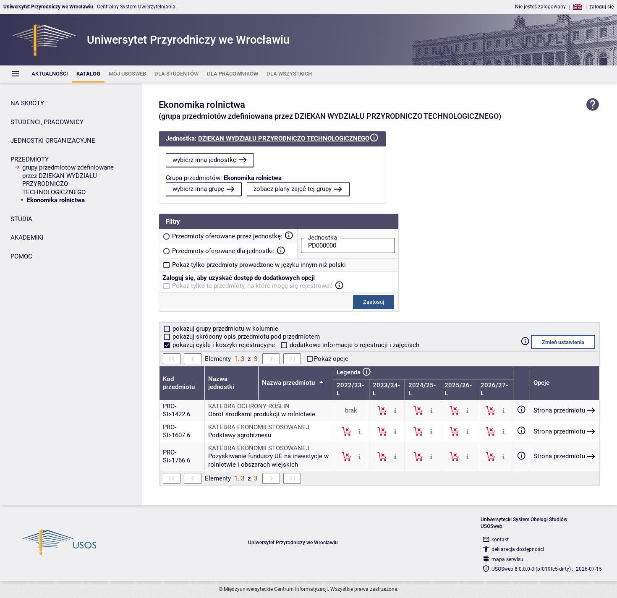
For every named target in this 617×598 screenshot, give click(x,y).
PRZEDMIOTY (29, 159)
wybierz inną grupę (198, 189)
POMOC (21, 256)
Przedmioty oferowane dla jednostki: (223, 251)
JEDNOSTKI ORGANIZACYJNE (52, 140)
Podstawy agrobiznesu (239, 435)
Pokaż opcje (331, 359)
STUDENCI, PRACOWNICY (47, 122)
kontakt (500, 540)
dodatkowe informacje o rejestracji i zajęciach (353, 345)
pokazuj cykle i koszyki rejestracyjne (224, 345)
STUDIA (21, 219)
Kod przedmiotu (179, 383)
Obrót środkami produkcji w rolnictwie (261, 414)
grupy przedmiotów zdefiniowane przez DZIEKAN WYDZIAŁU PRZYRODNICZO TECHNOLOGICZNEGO (68, 180)
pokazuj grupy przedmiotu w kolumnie (224, 328)
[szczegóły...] (395, 410)
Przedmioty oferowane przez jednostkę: (227, 236)
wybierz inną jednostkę (204, 160)
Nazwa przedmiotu (289, 382)
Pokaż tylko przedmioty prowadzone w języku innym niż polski (259, 265)
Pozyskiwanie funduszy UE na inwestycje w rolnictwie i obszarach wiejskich (268, 460)
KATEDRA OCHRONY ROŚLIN (249, 406)
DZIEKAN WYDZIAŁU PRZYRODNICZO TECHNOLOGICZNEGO (283, 138)
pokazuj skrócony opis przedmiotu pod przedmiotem (245, 336)
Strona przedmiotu (559, 410)
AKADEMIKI (26, 237)
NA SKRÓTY (27, 103)
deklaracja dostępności (518, 549)
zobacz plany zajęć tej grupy (293, 189)
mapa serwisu (507, 559)
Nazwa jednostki (221, 383)
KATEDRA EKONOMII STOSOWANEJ (258, 427)
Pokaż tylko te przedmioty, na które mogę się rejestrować (252, 286)
